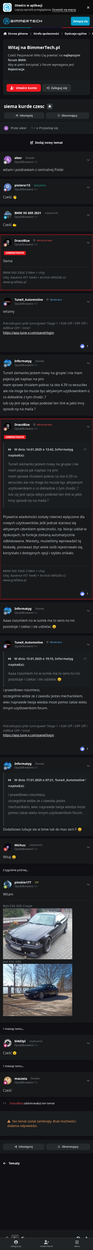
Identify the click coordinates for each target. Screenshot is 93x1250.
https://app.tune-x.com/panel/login (28, 333)
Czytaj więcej (9, 7)
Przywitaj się (48, 128)
